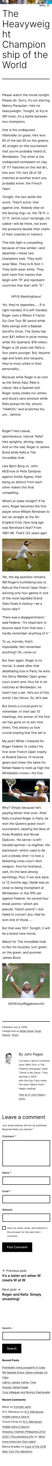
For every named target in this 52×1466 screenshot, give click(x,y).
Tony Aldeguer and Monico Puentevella (26, 1392)
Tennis (15, 1034)
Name (6, 1172)
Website (7, 1209)
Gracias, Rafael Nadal (15, 1387)
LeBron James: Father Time (19, 1382)
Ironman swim (22, 1406)
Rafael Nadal (27, 1031)
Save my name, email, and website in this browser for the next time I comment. (27, 1232)
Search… (7, 1328)
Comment (9, 1136)
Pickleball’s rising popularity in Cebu (23, 1367)
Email (6, 1191)
